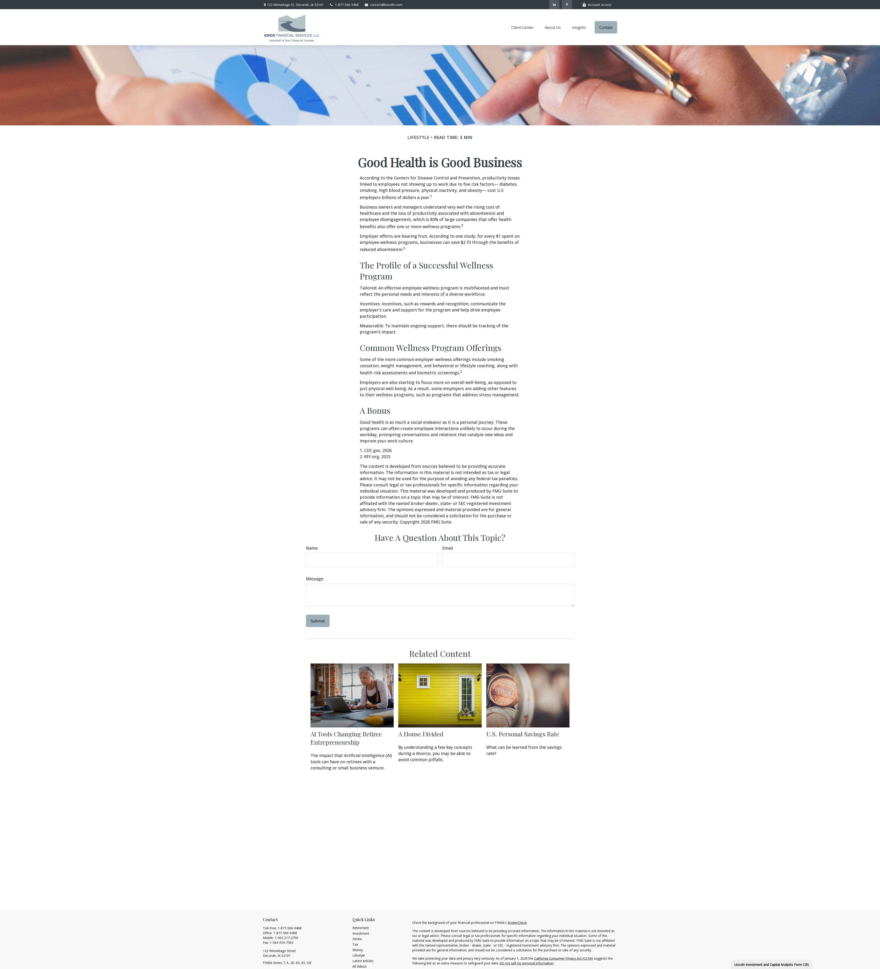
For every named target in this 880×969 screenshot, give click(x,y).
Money (357, 950)
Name (312, 548)
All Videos (359, 966)
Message (314, 578)
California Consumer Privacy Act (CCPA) (563, 958)
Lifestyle (358, 955)
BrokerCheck (517, 922)
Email (447, 548)
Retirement (360, 928)
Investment (360, 933)
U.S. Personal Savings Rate (522, 734)
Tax (355, 944)
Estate (357, 939)
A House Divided (420, 734)
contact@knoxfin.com (386, 5)
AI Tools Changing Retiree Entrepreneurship (346, 738)
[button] (522, 27)
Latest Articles (363, 961)
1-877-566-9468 (347, 5)
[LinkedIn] (554, 4)
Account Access (599, 5)
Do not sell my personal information (526, 963)
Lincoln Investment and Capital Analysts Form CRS (771, 964)
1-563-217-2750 (286, 938)
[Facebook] (567, 4)
